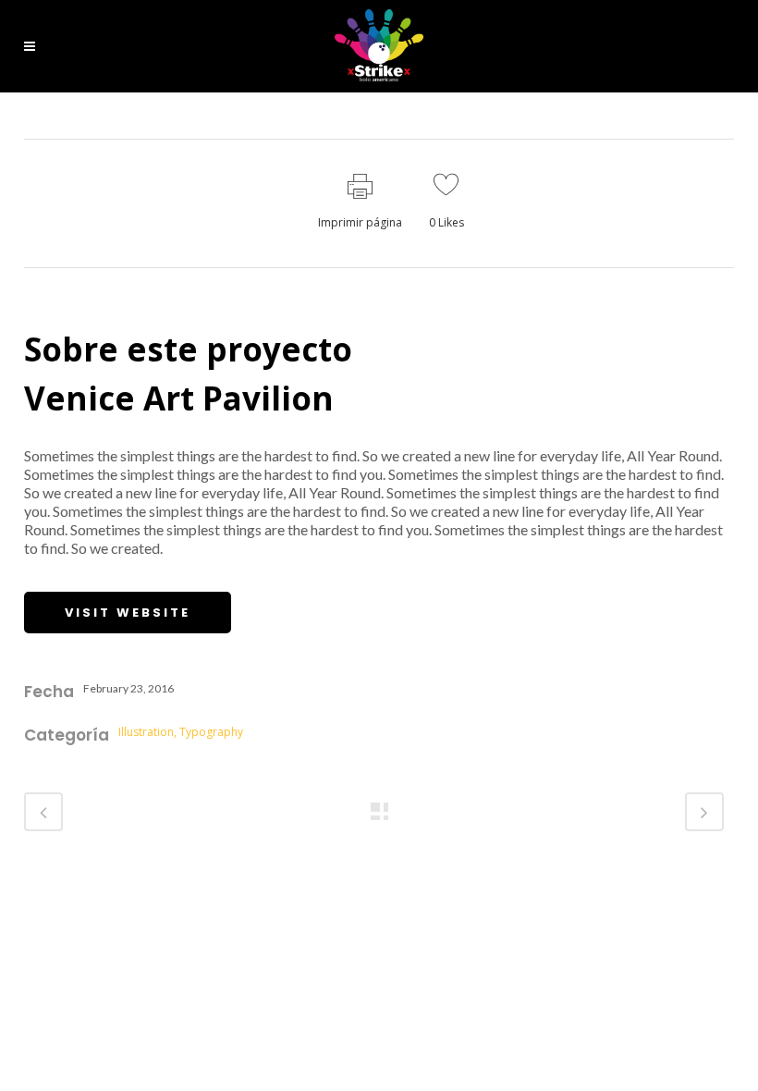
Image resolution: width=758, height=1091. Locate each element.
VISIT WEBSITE (127, 612)
